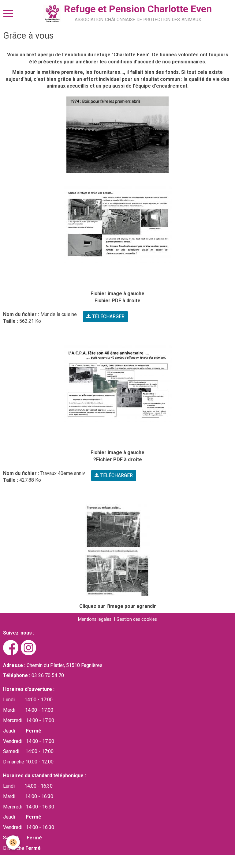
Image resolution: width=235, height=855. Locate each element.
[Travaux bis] (118, 550)
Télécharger (108, 316)
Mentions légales (94, 619)
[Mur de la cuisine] (118, 224)
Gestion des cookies (137, 619)
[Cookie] (13, 842)
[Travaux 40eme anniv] (118, 383)
